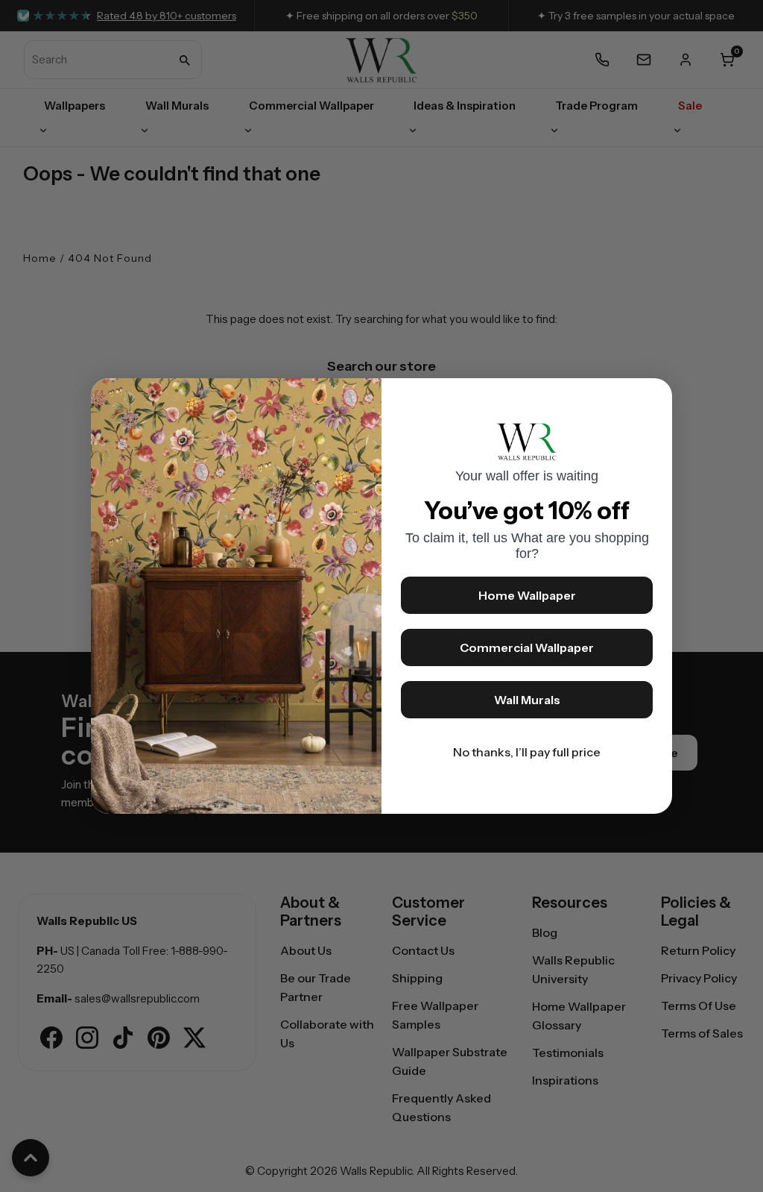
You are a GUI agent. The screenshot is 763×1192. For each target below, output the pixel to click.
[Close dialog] (653, 397)
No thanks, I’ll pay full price (527, 751)
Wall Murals (527, 699)
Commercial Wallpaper (527, 647)
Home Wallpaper (527, 595)
